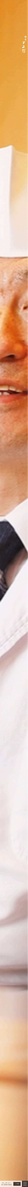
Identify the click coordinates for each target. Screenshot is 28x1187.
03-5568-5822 (6, 1184)
